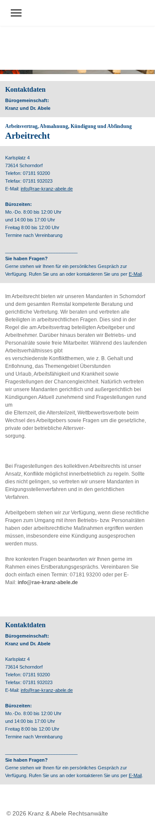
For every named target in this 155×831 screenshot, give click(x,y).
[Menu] (16, 13)
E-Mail (135, 274)
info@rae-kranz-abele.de (47, 188)
